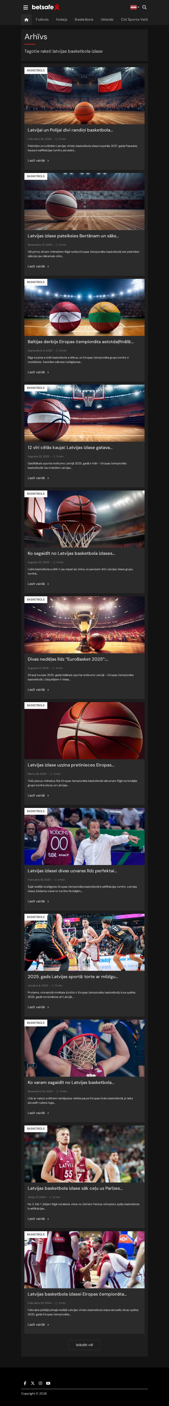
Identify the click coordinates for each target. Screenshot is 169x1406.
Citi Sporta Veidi (135, 19)
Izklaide (107, 19)
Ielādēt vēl (84, 1345)
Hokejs (61, 19)
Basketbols (84, 19)
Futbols (42, 19)
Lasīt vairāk (36, 160)
